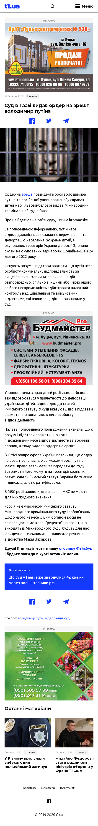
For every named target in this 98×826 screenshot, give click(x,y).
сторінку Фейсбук (75, 548)
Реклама (48, 788)
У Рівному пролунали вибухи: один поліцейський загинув (26, 762)
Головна (29, 788)
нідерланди (54, 618)
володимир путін (31, 618)
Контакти (67, 788)
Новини (32, 96)
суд (67, 618)
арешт (27, 194)
